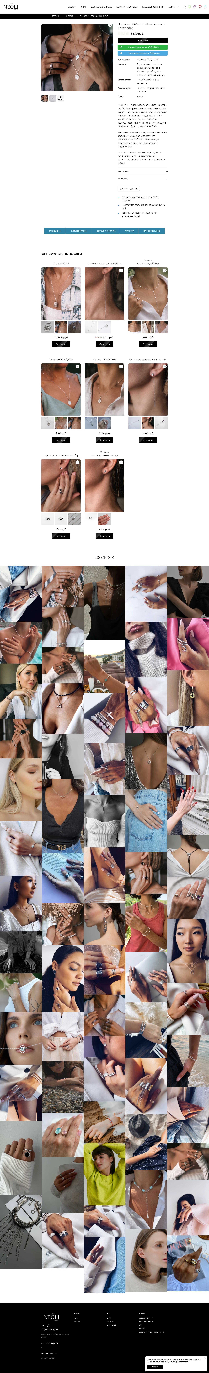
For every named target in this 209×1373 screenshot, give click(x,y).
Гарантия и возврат (127, 6)
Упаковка (123, 178)
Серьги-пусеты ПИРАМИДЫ (104, 455)
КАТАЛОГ (71, 6)
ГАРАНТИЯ (129, 231)
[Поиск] (185, 6)
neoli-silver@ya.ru (49, 1343)
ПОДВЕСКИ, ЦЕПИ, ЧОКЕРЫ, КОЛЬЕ (94, 16)
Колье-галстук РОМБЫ (148, 263)
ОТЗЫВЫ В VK (55, 231)
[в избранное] (110, 25)
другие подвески (128, 188)
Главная (55, 16)
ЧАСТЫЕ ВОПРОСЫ (79, 231)
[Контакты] (189, 6)
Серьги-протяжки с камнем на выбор (148, 359)
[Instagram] (48, 1325)
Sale (75, 1318)
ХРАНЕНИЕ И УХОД (152, 231)
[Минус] (119, 33)
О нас (83, 6)
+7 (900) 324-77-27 (49, 1330)
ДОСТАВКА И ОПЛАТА (106, 231)
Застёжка (123, 171)
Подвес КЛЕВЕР (61, 263)
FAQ (140, 1325)
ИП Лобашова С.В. (50, 1354)
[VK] (43, 1325)
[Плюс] (127, 33)
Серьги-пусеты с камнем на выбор (60, 455)
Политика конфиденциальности (151, 1332)
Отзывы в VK (111, 1325)
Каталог (77, 1322)
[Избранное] (200, 6)
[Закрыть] (205, 1358)
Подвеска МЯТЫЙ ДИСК (61, 359)
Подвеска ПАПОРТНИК (104, 359)
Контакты (173, 6)
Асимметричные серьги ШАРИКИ (104, 263)
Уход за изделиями (153, 6)
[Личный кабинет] (194, 6)
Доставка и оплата (101, 6)
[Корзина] (205, 6)
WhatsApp (57, 1334)
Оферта (142, 1329)
